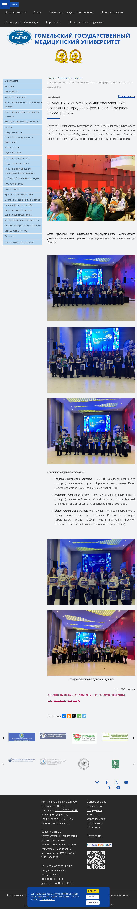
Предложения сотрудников (86, 22)
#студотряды (74, 700)
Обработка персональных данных (23, 225)
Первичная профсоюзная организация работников (18, 212)
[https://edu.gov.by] (21, 737)
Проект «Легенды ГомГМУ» (19, 242)
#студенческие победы (114, 695)
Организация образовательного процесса (22, 114)
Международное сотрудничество (22, 121)
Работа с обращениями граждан (22, 178)
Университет (11, 81)
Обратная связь (96, 818)
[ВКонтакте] (64, 716)
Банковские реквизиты (55, 823)
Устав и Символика (15, 97)
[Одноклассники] (69, 716)
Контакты (93, 814)
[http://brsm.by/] (84, 738)
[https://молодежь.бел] (115, 737)
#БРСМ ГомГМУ (94, 695)
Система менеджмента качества (22, 199)
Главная (51, 78)
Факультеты (11, 132)
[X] (74, 716)
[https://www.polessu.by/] (115, 764)
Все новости (126, 96)
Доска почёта (12, 189)
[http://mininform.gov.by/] (53, 736)
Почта (37, 12)
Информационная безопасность (22, 220)
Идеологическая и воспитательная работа (23, 104)
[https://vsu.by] (53, 761)
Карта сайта (53, 22)
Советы (9, 127)
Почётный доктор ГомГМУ (18, 205)
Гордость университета (17, 163)
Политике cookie (47, 899)
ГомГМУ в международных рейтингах (19, 139)
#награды (80, 695)
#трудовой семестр (57, 700)
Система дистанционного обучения (71, 12)
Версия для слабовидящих (21, 22)
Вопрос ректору (15, 12)
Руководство (11, 91)
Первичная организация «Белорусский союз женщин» (20, 170)
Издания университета (17, 158)
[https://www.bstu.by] (21, 760)
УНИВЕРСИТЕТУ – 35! (16, 230)
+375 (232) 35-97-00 (66, 810)
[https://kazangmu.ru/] (84, 764)
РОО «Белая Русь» (14, 183)
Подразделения (13, 152)
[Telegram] (84, 716)
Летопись (10, 236)
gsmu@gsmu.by (58, 814)
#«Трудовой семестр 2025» (61, 695)
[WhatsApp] (79, 716)
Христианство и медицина (19, 194)
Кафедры (10, 147)
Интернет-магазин (112, 12)
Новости (77, 78)
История (9, 86)
